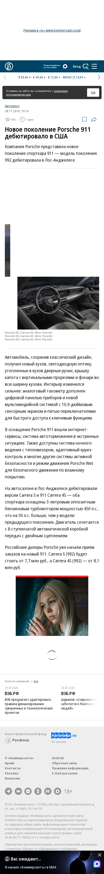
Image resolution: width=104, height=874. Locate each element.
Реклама (11, 773)
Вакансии (12, 778)
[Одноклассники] (38, 791)
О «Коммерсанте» (19, 758)
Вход (77, 66)
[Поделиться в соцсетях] (94, 119)
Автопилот (12, 106)
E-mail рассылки (64, 773)
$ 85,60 (23, 77)
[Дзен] (28, 791)
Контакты (13, 768)
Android (58, 758)
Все (36, 681)
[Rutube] (48, 791)
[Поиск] (85, 66)
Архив (9, 763)
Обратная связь (64, 763)
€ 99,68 (38, 77)
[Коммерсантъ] (9, 66)
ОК (93, 92)
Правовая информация (70, 768)
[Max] (57, 791)
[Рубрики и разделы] (94, 66)
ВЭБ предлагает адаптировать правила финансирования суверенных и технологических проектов (29, 706)
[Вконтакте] (18, 791)
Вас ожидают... (26, 859)
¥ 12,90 (53, 77)
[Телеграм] (8, 791)
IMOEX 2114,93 (73, 77)
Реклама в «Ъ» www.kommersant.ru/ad (52, 30)
